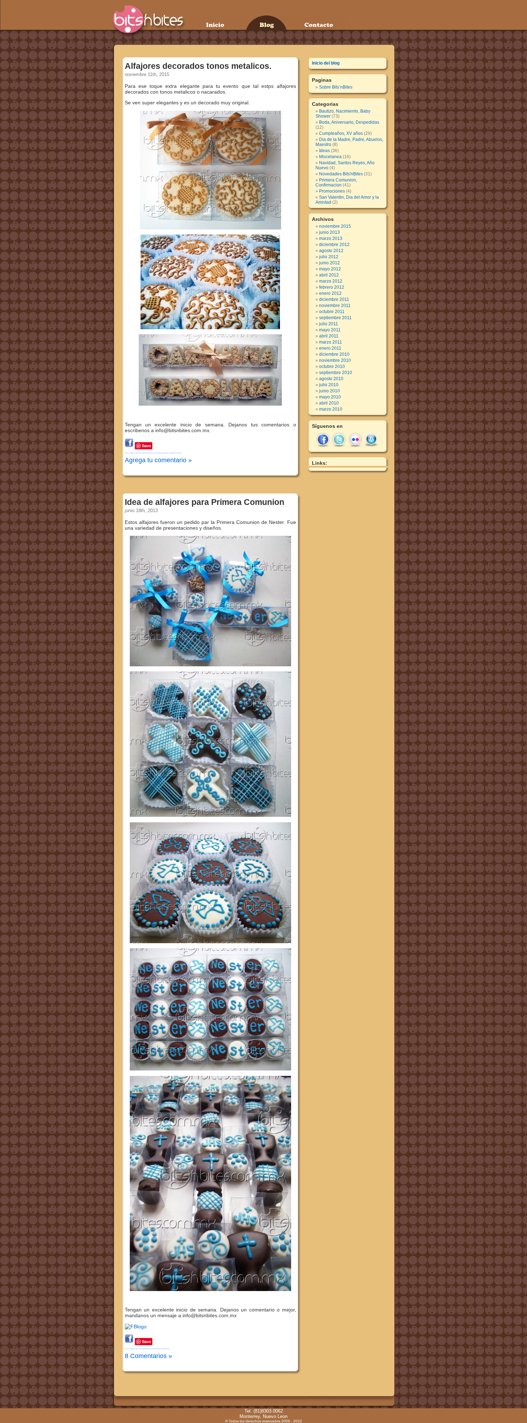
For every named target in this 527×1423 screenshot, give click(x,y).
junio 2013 (329, 232)
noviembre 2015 (335, 226)
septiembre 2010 (335, 372)
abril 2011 (328, 336)
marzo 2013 (330, 238)
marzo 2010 (330, 409)
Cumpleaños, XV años (175, 453)
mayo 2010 (330, 397)
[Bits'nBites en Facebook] (129, 445)
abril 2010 (329, 403)
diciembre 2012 (334, 244)
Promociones (332, 191)
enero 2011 (330, 348)
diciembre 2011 (334, 299)
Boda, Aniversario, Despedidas (159, 453)
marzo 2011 (330, 342)
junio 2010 (329, 390)
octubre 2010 (332, 366)
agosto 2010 (331, 378)
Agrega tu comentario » (158, 460)
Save (146, 445)
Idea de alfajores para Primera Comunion (204, 502)
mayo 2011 (330, 329)
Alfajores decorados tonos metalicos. (198, 66)
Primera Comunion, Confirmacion (160, 1348)
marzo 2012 (330, 281)
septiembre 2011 (335, 317)
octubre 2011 (332, 311)
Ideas (324, 150)
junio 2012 (329, 262)
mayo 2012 (330, 268)
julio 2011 (328, 323)
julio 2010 (328, 384)
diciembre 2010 (334, 354)
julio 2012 (328, 256)
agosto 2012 (331, 250)
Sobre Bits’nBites (335, 87)
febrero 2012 (331, 287)
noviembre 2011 (335, 305)
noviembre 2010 (335, 360)
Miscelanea (330, 156)
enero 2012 (330, 293)
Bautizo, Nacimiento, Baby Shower (140, 453)
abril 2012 (329, 275)
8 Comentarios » (148, 1356)
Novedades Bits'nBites (341, 173)
